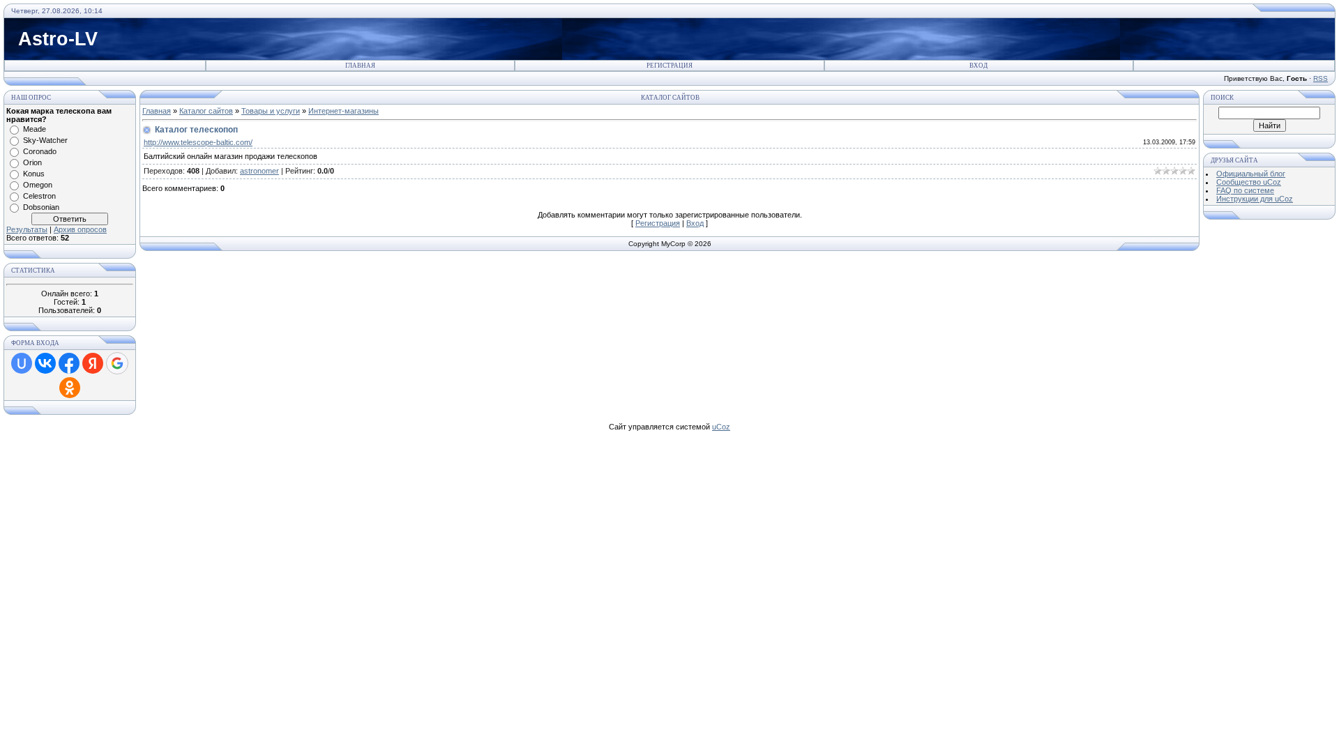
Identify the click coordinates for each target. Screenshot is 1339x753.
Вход (978, 65)
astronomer (259, 171)
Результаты (26, 229)
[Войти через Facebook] (69, 363)
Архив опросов (80, 229)
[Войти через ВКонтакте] (45, 363)
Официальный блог (1250, 173)
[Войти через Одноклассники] (69, 387)
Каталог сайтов (206, 111)
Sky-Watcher (45, 140)
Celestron (39, 196)
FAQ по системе (1245, 190)
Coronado (39, 151)
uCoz (721, 427)
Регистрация (669, 65)
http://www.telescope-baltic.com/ (198, 142)
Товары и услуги (270, 111)
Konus (34, 173)
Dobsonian (41, 207)
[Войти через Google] (117, 363)
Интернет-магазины (343, 111)
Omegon (37, 185)
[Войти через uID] (21, 363)
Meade (34, 129)
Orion (32, 162)
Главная (360, 65)
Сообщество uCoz (1248, 182)
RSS (1320, 78)
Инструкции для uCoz (1254, 199)
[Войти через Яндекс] (92, 363)
